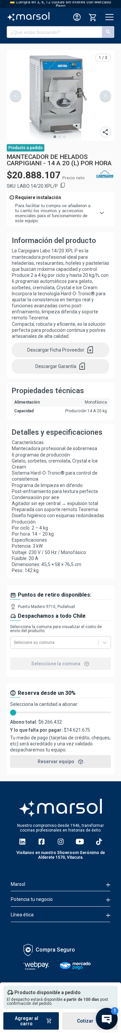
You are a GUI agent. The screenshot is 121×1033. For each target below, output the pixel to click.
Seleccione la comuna (60, 663)
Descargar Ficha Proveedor (60, 350)
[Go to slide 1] (54, 136)
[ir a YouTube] (80, 841)
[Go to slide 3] (64, 136)
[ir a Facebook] (41, 841)
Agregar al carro (33, 1021)
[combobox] (14, 642)
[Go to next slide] (105, 95)
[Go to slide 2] (59, 136)
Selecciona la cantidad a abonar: (44, 704)
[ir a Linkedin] (22, 841)
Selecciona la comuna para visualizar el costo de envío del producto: (56, 629)
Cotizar (90, 1021)
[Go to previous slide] (15, 95)
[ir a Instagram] (60, 841)
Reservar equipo (61, 761)
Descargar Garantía (60, 366)
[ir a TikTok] (99, 841)
